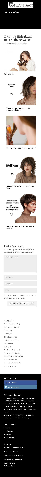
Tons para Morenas (11, 363)
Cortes (8, 428)
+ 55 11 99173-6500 (11, 451)
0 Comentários (21, 43)
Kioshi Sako (11, 43)
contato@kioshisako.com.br (13, 455)
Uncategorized (9, 366)
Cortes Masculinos (10, 324)
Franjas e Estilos (9, 340)
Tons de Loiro (9, 360)
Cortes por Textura (10, 327)
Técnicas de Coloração (12, 356)
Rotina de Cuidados (10, 353)
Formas (8, 434)
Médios (6, 347)
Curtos (6, 330)
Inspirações (8, 343)
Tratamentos (10, 438)
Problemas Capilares (11, 350)
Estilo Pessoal (9, 337)
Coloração (9, 431)
